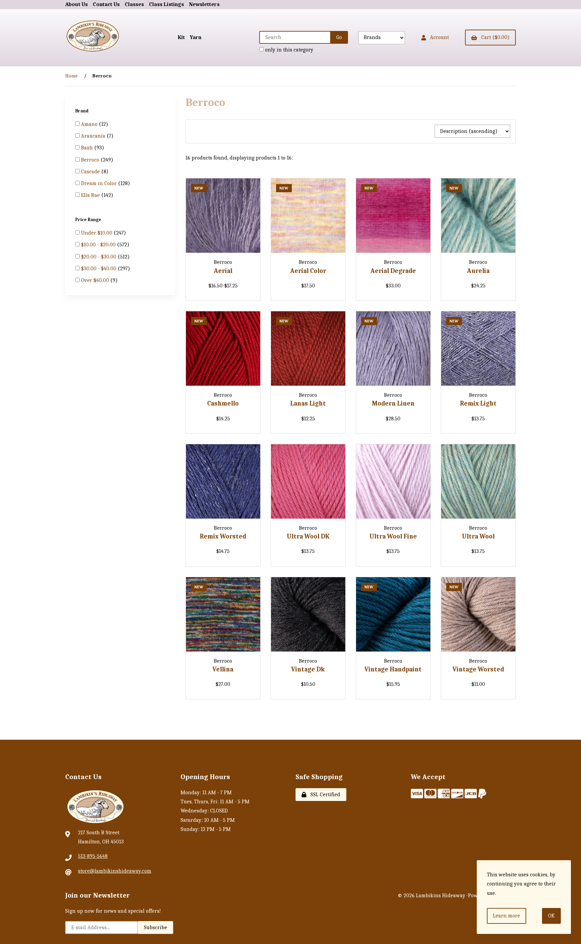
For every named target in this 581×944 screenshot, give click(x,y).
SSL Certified (324, 795)
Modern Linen (393, 403)
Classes (134, 4)
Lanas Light (308, 403)
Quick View (238, 249)
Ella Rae (91, 195)
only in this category (288, 50)
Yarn (195, 37)
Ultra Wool (478, 536)
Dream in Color (99, 183)
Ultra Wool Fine (393, 536)
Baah (87, 148)
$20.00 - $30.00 (99, 256)
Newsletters (204, 4)
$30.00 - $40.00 (99, 268)
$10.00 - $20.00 (99, 245)
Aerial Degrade (393, 271)
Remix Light (478, 403)
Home (71, 76)
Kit (181, 37)
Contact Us (106, 4)
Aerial (223, 271)
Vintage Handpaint (393, 669)
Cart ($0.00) (494, 37)
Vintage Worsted (478, 669)
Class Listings (166, 4)
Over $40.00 (95, 280)
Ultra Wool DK (308, 536)
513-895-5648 (93, 856)
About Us (76, 4)
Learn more (506, 916)
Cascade (91, 172)
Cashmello (223, 403)
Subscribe (155, 927)
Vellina (222, 669)
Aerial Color (308, 271)
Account (438, 37)
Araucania (94, 136)
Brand (82, 110)
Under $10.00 (97, 233)
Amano (90, 124)
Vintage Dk (308, 669)
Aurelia (478, 271)
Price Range (88, 219)
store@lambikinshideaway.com (114, 871)
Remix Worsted (223, 536)
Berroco (91, 160)
